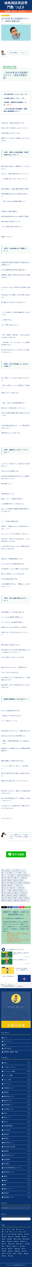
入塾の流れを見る (12, 937)
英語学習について (17, 1172)
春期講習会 (24, 895)
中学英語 (11, 877)
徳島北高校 (18, 1248)
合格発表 (16, 1092)
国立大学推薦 (14, 882)
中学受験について (16, 1088)
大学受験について (17, 1109)
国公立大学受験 (6, 882)
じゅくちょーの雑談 (17, 1071)
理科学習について (16, 1155)
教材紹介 (16, 1138)
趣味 (16, 1184)
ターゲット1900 (14, 872)
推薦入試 (17, 895)
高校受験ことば (25, 900)
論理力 (27, 898)
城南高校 (27, 882)
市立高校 (4, 1248)
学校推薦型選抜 (16, 1125)
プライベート (17, 1083)
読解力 (22, 898)
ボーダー (14, 875)
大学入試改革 (5, 887)
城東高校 (5, 885)
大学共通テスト (14, 887)
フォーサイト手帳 (6, 875)
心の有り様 (17, 1130)
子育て (17, 1113)
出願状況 (5, 880)
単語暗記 (17, 880)
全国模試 (25, 877)
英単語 (10, 898)
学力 (11, 890)
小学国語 (23, 1246)
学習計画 (17, 890)
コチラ (9, 104)
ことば (4, 870)
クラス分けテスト (21, 870)
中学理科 (5, 877)
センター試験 (5, 872)
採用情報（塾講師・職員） (11, 1052)
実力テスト (24, 890)
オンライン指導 (12, 870)
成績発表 (16, 1134)
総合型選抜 (16, 1159)
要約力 (16, 898)
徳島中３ (11, 1248)
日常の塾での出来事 (16, 1146)
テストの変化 (23, 872)
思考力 (4, 895)
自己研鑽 (16, 1163)
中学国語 (27, 875)
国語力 (21, 882)
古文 (22, 880)
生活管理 (5, 898)
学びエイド (5, 890)
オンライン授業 (16, 1075)
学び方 (17, 1121)
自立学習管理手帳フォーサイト (16, 1167)
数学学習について (16, 1142)
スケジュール (7, 1041)
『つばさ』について (16, 1067)
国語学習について (5, 15)
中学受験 (21, 875)
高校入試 (11, 900)
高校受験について (17, 1197)
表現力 (10, 1253)
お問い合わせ (7, 1048)
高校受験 (18, 900)
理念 (5, 1044)
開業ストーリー (16, 1188)
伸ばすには (18, 877)
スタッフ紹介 (16, 1079)
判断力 (10, 880)
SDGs (16, 1062)
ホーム (6, 1037)
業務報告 (16, 1151)
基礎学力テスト (12, 885)
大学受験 (22, 887)
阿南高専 (5, 900)
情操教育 (10, 895)
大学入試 (20, 885)
